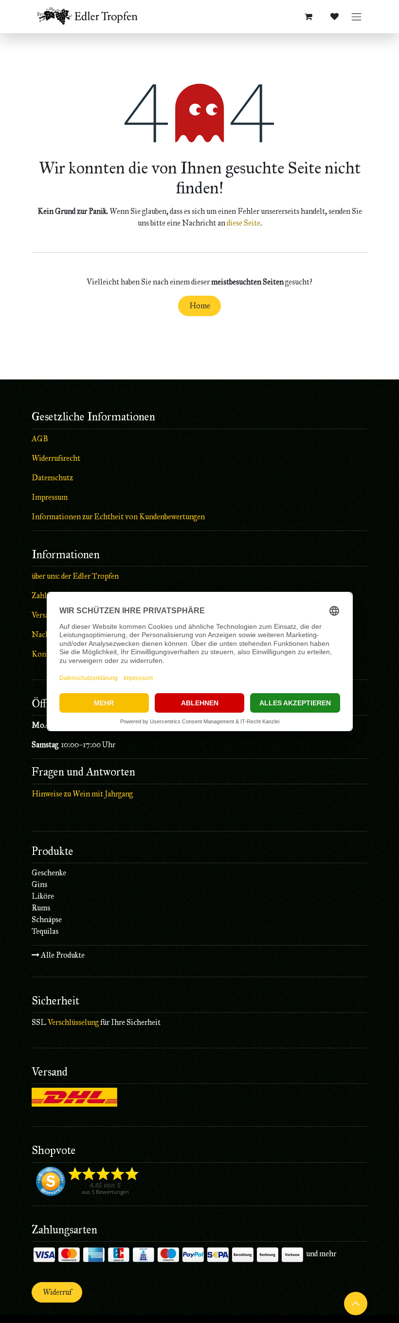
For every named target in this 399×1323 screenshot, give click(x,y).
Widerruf (57, 1292)
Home (199, 305)
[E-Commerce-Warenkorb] (308, 16)
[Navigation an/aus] (356, 16)
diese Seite (243, 222)
